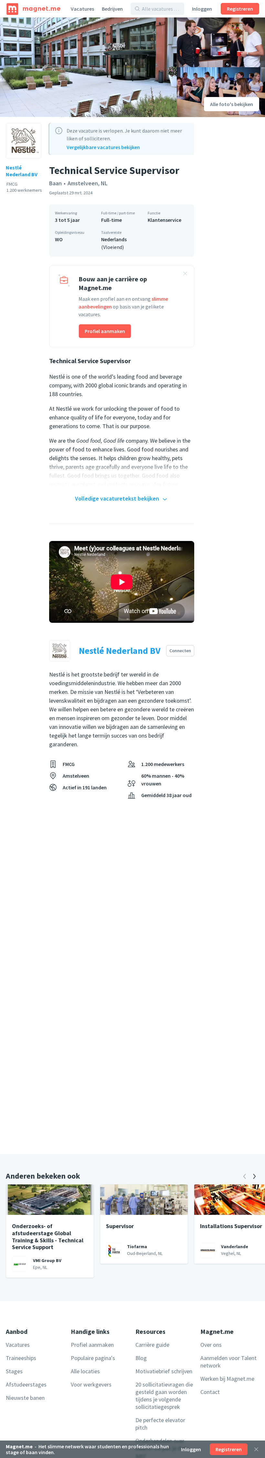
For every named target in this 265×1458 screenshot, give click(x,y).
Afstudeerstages (26, 1384)
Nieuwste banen (25, 1397)
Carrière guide (152, 1344)
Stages (14, 1371)
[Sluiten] (256, 1449)
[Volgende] (254, 1176)
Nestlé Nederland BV (21, 171)
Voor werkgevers (91, 1384)
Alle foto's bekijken (231, 104)
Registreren (240, 8)
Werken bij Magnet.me (227, 1378)
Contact (210, 1392)
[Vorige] (244, 1176)
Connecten (180, 650)
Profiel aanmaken (105, 331)
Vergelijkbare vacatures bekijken (103, 147)
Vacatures (82, 8)
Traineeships (21, 1358)
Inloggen (202, 8)
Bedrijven (112, 8)
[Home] (33, 8)
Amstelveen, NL (88, 183)
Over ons (211, 1344)
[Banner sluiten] (185, 274)
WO (59, 239)
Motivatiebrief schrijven (163, 1371)
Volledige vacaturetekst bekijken (117, 498)
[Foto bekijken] (88, 67)
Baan (55, 183)
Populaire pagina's (93, 1358)
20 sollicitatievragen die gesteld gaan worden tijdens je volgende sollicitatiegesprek (164, 1395)
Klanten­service (164, 220)
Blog (141, 1358)
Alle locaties (85, 1371)
